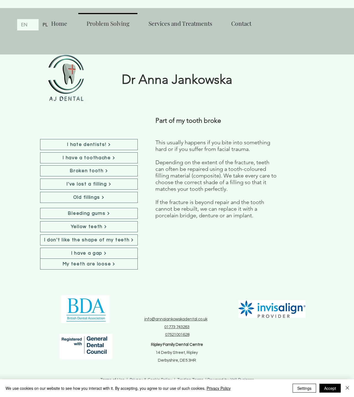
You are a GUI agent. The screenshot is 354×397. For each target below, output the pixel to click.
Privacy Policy (219, 388)
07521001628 (177, 335)
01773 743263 (176, 327)
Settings (304, 388)
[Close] (347, 388)
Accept (330, 388)
